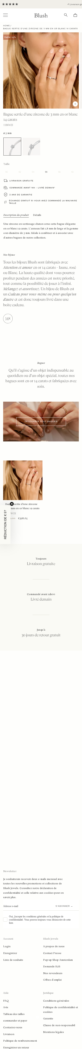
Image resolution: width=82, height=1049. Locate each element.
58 (59, 172)
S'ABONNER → (64, 906)
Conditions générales (56, 1000)
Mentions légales (53, 1032)
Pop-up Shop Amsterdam (58, 959)
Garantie (48, 1018)
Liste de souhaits (13, 959)
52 (20, 172)
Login (7, 946)
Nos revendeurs (52, 973)
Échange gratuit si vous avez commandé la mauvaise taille (43, 202)
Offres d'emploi (52, 979)
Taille (6, 164)
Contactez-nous (12, 1027)
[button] (5, 524)
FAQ (6, 1000)
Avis (5, 1007)
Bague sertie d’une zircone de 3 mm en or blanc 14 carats (22, 506)
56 (46, 172)
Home (6, 26)
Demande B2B (51, 966)
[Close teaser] (12, 504)
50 (6, 172)
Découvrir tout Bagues (41, 421)
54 (33, 172)
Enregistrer (10, 953)
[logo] (41, 15)
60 (72, 172)
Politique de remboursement (20, 1040)
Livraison (8, 1034)
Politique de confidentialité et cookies (60, 1009)
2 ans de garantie (20, 195)
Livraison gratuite (21, 181)
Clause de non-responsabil (59, 1025)
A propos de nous (54, 946)
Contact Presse (52, 953)
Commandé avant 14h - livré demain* (32, 188)
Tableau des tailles (14, 1014)
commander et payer (15, 1020)
